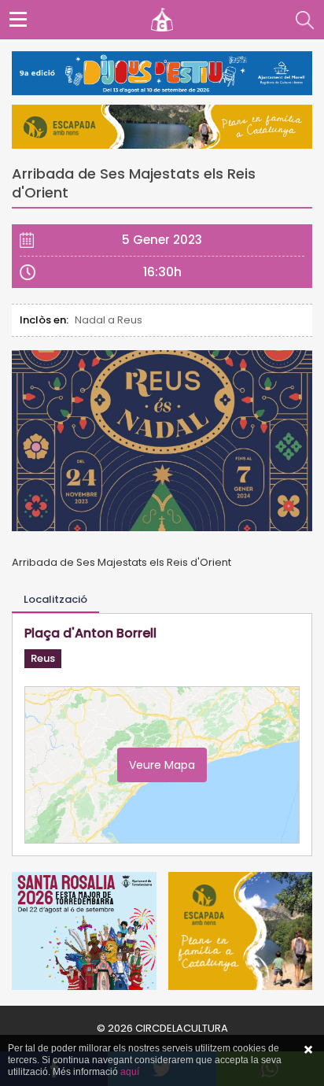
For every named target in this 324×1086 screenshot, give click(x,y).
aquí (129, 1071)
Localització (55, 599)
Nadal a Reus (108, 319)
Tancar (308, 1050)
